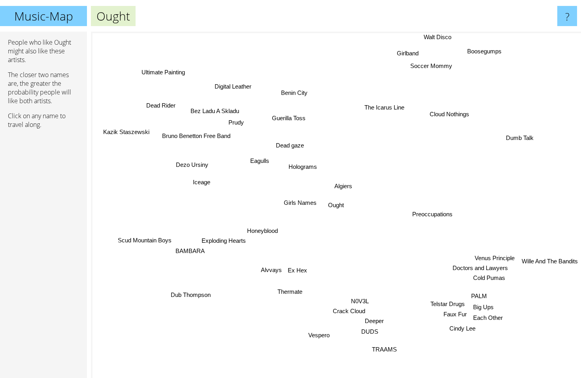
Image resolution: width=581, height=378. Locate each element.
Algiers (343, 186)
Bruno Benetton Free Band (196, 136)
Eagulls (259, 160)
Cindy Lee (463, 328)
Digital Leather (233, 86)
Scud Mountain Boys (145, 240)
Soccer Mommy (431, 65)
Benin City (294, 92)
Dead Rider (162, 104)
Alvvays (271, 269)
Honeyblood (262, 230)
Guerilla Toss (289, 118)
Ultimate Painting (165, 71)
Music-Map (43, 16)
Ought (336, 205)
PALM (479, 295)
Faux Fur (455, 314)
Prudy (236, 122)
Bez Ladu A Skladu (213, 111)
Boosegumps (484, 51)
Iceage (201, 181)
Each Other (488, 317)
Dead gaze (290, 145)
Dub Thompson (189, 293)
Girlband (409, 53)
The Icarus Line (384, 107)
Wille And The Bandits (550, 260)
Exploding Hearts (224, 240)
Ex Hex (297, 270)
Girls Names (300, 202)
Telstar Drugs (448, 304)
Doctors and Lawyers (479, 269)
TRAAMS (382, 349)
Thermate (289, 291)
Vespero (317, 335)
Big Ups (483, 307)
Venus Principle (494, 258)
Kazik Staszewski (126, 132)
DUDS (368, 331)
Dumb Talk (520, 137)
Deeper (375, 321)
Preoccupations (433, 214)
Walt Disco (438, 37)
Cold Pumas (488, 278)
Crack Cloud (347, 311)
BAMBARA (190, 251)
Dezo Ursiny (192, 164)
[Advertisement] (43, 255)
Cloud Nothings (450, 114)
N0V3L (359, 301)
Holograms (303, 166)
